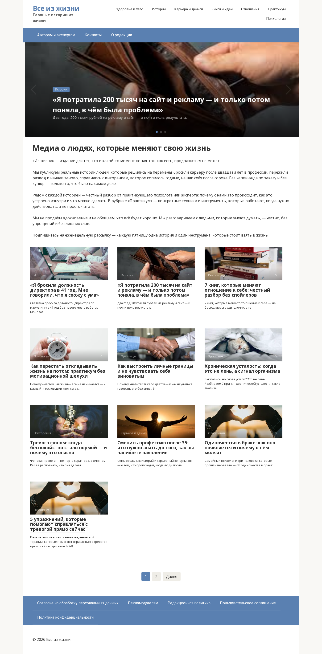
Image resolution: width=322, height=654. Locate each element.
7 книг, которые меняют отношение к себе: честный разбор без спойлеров (237, 290)
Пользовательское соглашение (248, 603)
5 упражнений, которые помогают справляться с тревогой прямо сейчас (59, 524)
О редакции (121, 35)
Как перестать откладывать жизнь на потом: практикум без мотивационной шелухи (67, 371)
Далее (171, 576)
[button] (157, 132)
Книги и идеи (222, 9)
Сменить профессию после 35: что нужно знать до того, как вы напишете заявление (155, 448)
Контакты (93, 35)
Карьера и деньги (188, 9)
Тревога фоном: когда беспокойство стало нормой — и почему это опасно (68, 448)
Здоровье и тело (129, 9)
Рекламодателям (143, 603)
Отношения (250, 9)
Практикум (277, 9)
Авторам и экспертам (56, 35)
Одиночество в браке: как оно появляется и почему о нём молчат (240, 448)
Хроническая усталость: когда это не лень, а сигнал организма (242, 368)
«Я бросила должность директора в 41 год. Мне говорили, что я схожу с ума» (64, 290)
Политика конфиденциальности (65, 617)
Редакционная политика (189, 603)
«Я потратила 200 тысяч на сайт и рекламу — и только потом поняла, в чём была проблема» (155, 290)
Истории (159, 9)
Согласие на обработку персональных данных (78, 603)
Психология (276, 18)
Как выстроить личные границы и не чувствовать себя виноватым (155, 371)
